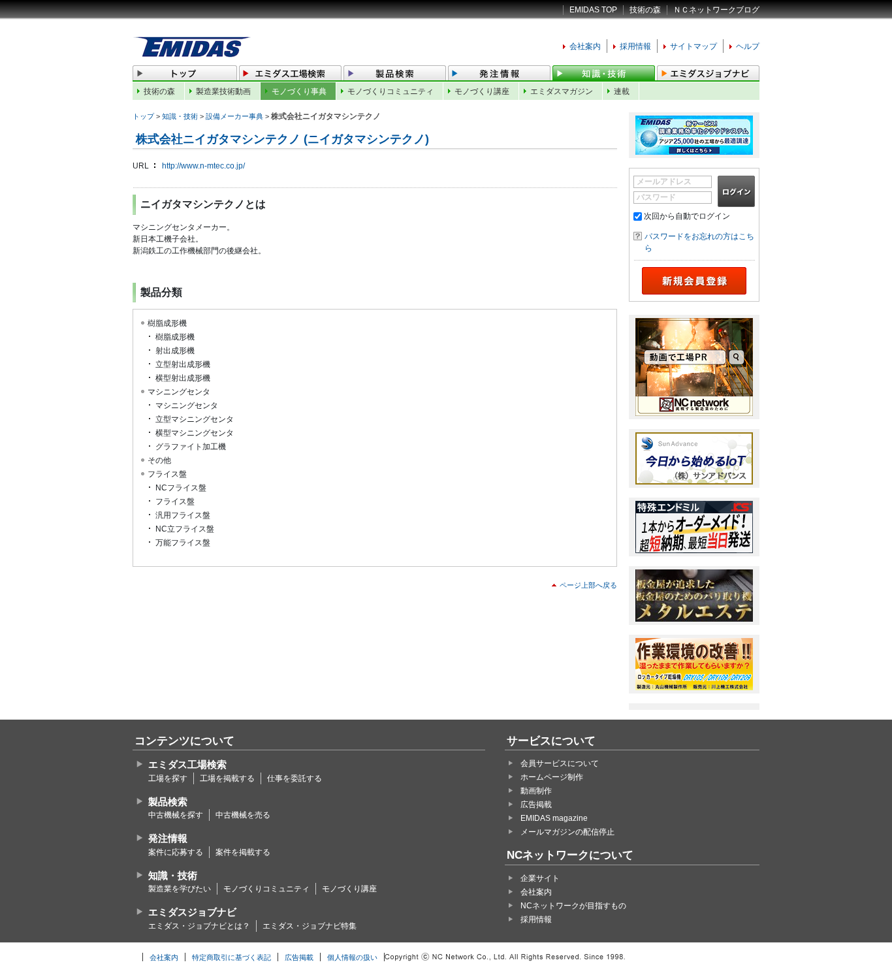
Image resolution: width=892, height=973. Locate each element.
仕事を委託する (294, 778)
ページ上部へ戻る (588, 585)
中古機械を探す (175, 815)
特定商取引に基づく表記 (231, 957)
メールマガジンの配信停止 (567, 832)
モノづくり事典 (299, 91)
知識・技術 (180, 116)
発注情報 (167, 838)
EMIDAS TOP (593, 9)
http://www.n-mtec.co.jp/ (203, 165)
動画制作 (536, 790)
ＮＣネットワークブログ (716, 9)
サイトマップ (693, 46)
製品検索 (167, 801)
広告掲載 (536, 804)
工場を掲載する (227, 778)
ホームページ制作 (551, 777)
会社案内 (585, 46)
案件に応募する (175, 852)
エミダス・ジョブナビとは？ (199, 926)
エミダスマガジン (561, 91)
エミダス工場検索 (187, 764)
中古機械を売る (242, 815)
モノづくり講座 (481, 91)
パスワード (656, 197)
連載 (621, 91)
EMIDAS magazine (554, 818)
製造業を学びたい (179, 888)
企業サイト (540, 878)
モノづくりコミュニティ (390, 91)
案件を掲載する (242, 852)
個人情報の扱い (352, 957)
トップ (143, 116)
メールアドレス (664, 181)
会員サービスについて (559, 763)
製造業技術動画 (223, 91)
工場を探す (167, 778)
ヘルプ (747, 46)
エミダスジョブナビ (192, 911)
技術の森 (645, 9)
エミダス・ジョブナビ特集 (310, 926)
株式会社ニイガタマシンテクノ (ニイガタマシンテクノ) (282, 139)
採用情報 (635, 46)
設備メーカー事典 (234, 116)
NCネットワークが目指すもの (573, 905)
